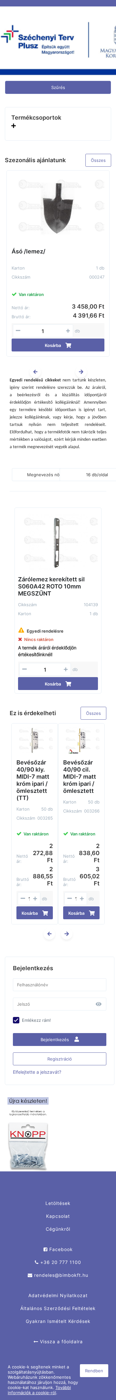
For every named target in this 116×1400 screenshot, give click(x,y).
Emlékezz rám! (36, 1020)
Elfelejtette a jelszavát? (37, 1072)
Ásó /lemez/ (28, 251)
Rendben (94, 1370)
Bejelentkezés (55, 1039)
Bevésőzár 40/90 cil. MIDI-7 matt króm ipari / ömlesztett (79, 776)
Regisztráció (59, 1058)
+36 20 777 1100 (60, 1262)
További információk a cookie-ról (39, 1390)
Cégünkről (58, 1229)
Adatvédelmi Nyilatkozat (58, 1295)
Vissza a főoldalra (60, 1341)
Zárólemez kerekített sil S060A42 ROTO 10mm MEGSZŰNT (51, 586)
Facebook (60, 1249)
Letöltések (58, 1203)
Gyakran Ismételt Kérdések (58, 1321)
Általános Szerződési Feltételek (58, 1308)
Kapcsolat (58, 1216)
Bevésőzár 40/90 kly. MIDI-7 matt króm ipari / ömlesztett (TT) (32, 780)
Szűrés (58, 87)
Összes (98, 160)
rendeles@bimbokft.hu (60, 1275)
